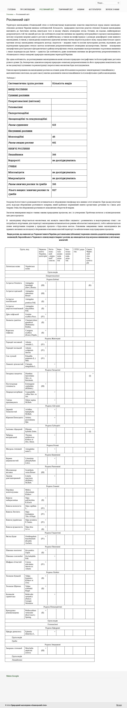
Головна (9, 14)
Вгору (119, 705)
